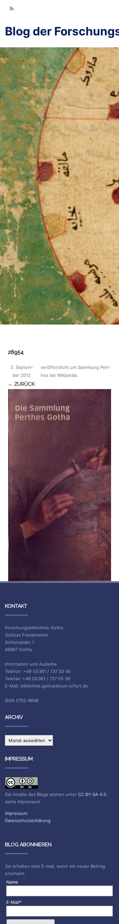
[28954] (59, 485)
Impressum (16, 813)
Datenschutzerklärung (28, 820)
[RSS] (11, 8)
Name (12, 882)
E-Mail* (13, 902)
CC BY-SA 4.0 (92, 794)
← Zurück (21, 384)
